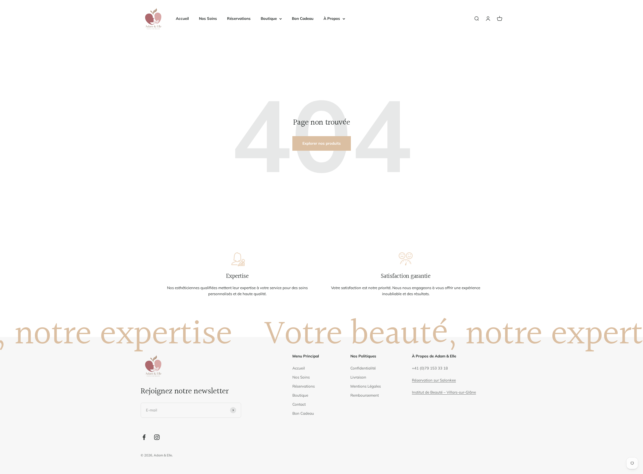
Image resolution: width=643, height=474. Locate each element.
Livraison (358, 377)
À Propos (332, 18)
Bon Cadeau (302, 18)
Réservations (239, 18)
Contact (299, 404)
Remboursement (364, 395)
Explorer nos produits (321, 143)
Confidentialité (363, 368)
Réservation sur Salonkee (434, 380)
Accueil (182, 18)
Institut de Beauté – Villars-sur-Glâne (444, 392)
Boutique (269, 18)
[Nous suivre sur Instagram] (156, 437)
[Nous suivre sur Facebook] (144, 437)
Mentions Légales (365, 386)
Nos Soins (208, 18)
